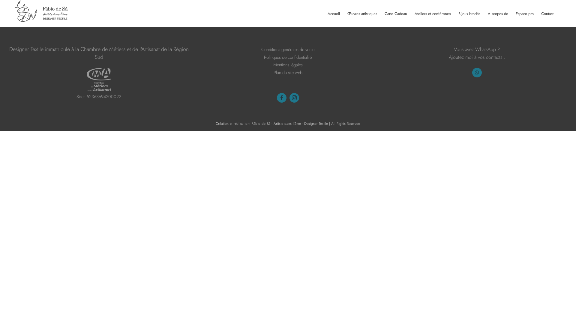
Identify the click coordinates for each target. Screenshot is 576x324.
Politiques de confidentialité (288, 57)
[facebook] (281, 98)
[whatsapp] (477, 72)
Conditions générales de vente (287, 49)
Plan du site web (288, 72)
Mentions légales (288, 65)
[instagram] (294, 98)
